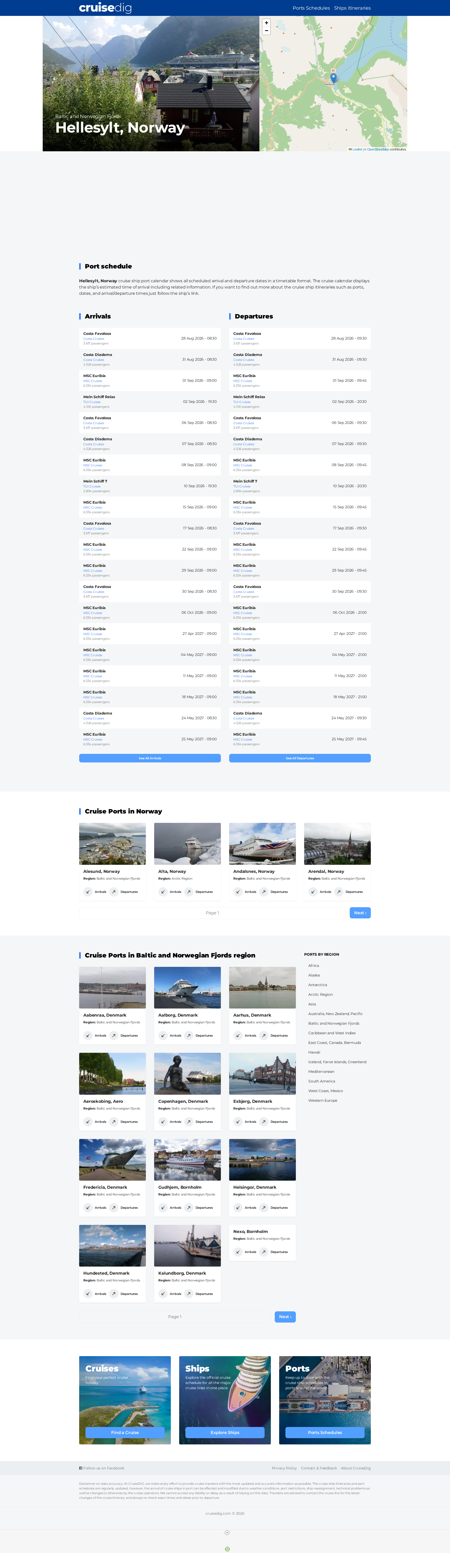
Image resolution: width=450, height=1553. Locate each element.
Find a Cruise (125, 1432)
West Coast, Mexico (325, 1090)
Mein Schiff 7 (95, 481)
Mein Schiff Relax (99, 396)
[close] (227, 1532)
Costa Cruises (93, 339)
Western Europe (322, 1100)
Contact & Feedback (319, 1468)
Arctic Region (182, 878)
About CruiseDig (356, 1468)
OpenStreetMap (378, 149)
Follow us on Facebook (103, 1468)
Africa (313, 965)
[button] (333, 78)
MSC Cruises (92, 381)
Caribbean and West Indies (332, 1033)
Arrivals (100, 892)
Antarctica (317, 984)
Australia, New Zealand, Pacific (335, 1013)
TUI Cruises (92, 402)
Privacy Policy (284, 1468)
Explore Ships (225, 1432)
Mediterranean (321, 1071)
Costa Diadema (97, 354)
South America (321, 1081)
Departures (129, 892)
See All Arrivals (150, 758)
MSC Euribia (94, 375)
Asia (312, 1004)
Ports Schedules (311, 8)
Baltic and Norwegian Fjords (88, 116)
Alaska (314, 975)
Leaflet (357, 149)
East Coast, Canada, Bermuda (334, 1042)
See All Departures (300, 758)
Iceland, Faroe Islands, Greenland (337, 1062)
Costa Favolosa (97, 333)
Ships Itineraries (352, 8)
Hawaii (314, 1052)
